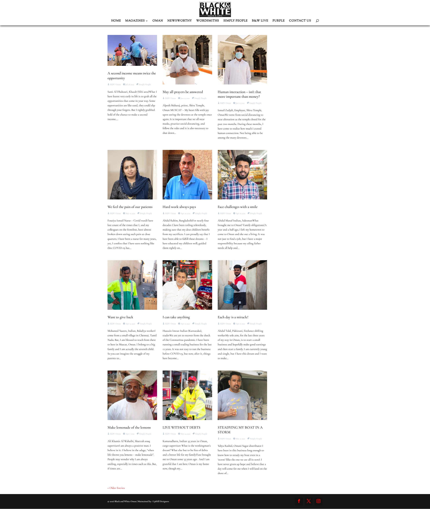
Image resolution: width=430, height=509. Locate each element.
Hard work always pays (179, 207)
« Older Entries (116, 488)
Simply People (145, 84)
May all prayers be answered (183, 92)
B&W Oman (115, 84)
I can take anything (176, 317)
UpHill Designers (161, 501)
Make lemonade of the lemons (129, 427)
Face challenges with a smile (237, 207)
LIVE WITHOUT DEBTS (181, 427)
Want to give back (120, 317)
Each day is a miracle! (233, 317)
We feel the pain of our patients (130, 207)
